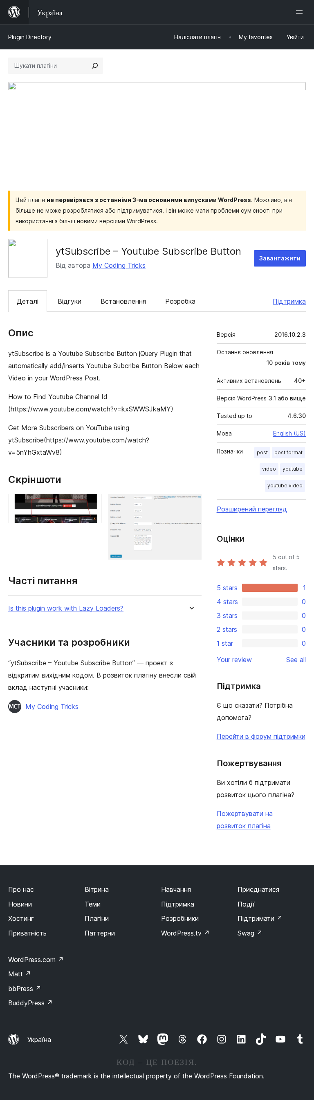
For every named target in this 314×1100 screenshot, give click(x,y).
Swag (250, 933)
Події (246, 904)
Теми (93, 904)
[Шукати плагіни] (95, 66)
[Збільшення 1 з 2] (91, 505)
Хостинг (21, 918)
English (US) (289, 433)
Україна (39, 1040)
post (262, 452)
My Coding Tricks (119, 265)
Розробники (180, 918)
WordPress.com (36, 960)
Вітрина (97, 889)
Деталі (27, 301)
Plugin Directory (30, 36)
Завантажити (280, 258)
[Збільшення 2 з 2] (190, 505)
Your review (234, 660)
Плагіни (97, 918)
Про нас (21, 889)
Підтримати (260, 918)
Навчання (176, 889)
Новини (20, 904)
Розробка (180, 301)
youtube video (285, 485)
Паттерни (100, 933)
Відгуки (69, 301)
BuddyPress (30, 1003)
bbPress (24, 988)
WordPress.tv (185, 933)
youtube (293, 469)
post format (288, 452)
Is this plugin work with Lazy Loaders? (65, 608)
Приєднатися (258, 889)
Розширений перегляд (252, 509)
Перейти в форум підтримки (261, 736)
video (269, 469)
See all (296, 660)
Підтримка (289, 301)
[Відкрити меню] (301, 12)
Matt (19, 974)
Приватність (27, 933)
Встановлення (123, 301)
